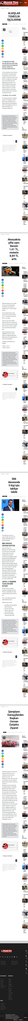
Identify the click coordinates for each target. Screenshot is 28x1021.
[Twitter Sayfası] (3, 956)
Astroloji (2, 1009)
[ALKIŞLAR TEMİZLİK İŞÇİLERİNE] (10, 32)
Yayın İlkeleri (3, 962)
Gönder (16, 141)
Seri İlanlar (11, 994)
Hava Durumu (10, 979)
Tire (20, 2)
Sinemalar (11, 992)
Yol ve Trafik (10, 982)
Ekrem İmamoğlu (5, 560)
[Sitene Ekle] (17, 956)
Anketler (2, 1005)
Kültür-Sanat (3, 986)
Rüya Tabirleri (3, 1007)
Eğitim (2, 983)
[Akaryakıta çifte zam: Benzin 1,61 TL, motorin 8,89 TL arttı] (10, 271)
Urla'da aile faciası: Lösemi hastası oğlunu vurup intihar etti (25, 118)
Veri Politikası (3, 964)
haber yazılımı (3, 1018)
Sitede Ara (3, 1003)
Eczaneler (11, 986)
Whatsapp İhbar (14, 962)
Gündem (7, 8)
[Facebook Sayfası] (1, 956)
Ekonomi (7, 234)
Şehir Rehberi (10, 996)
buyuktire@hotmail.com (11, 375)
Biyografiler (3, 1006)
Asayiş (2, 984)
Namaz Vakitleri (10, 984)
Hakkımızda (3, 961)
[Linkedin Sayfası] (10, 956)
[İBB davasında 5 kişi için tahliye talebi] (10, 505)
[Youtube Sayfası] (8, 956)
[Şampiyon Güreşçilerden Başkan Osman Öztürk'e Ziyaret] (10, 741)
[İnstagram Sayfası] (6, 956)
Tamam (20, 1019)
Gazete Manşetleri (11, 999)
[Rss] (13, 956)
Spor (3, 573)
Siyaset (2, 981)
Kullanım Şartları (14, 961)
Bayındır (2, 980)
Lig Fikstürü (10, 988)
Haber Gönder (14, 964)
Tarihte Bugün (10, 991)
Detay (16, 1019)
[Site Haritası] (15, 956)
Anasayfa (3, 8)
